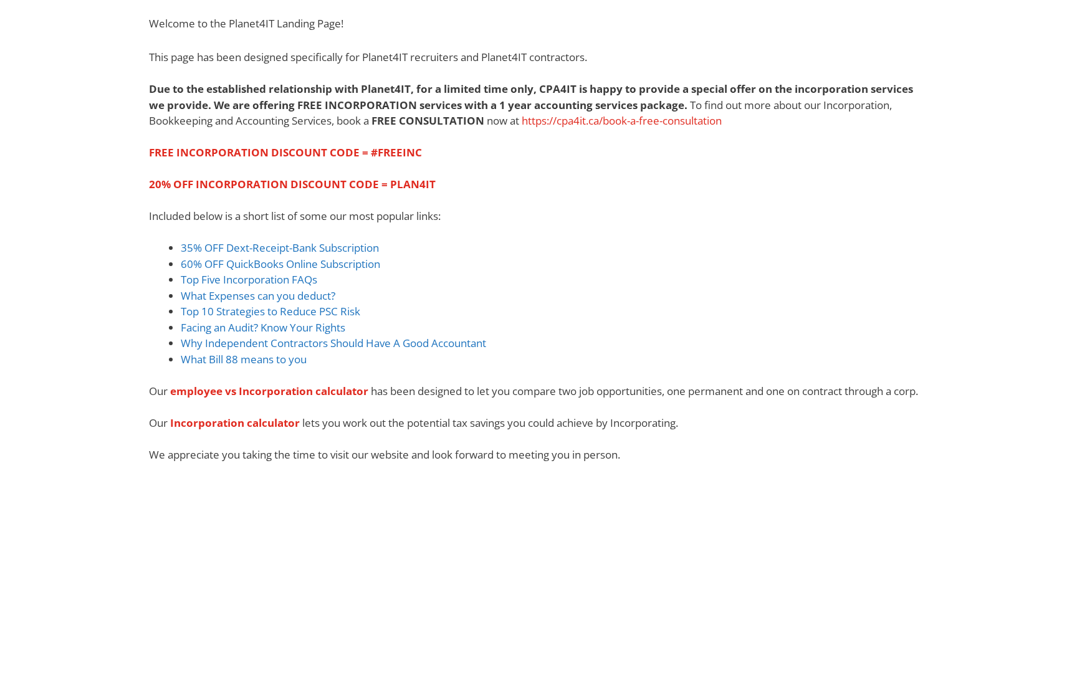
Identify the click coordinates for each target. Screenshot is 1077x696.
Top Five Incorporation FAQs (249, 279)
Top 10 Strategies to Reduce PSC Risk (270, 311)
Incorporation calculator (235, 423)
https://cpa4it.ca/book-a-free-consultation (622, 120)
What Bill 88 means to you (244, 359)
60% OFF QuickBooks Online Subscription (282, 264)
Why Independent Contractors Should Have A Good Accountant (333, 343)
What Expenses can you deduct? (258, 295)
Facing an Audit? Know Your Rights (263, 327)
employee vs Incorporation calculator (269, 391)
